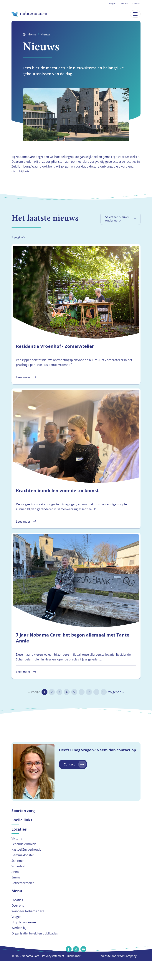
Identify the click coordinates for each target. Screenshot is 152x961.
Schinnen (17, 860)
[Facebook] (69, 949)
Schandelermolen (23, 844)
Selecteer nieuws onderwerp (117, 218)
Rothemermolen (22, 883)
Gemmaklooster (22, 855)
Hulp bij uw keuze (23, 922)
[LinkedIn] (83, 949)
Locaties (17, 900)
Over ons (17, 905)
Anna (15, 872)
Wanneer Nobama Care (27, 911)
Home (32, 34)
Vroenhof (18, 866)
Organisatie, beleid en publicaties (34, 933)
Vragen (112, 3)
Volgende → (116, 692)
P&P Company (127, 956)
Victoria (16, 838)
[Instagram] (76, 949)
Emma (15, 877)
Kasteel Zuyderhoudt (26, 849)
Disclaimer (73, 956)
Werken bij (18, 928)
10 (103, 692)
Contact (137, 3)
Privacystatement (53, 956)
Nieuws (124, 3)
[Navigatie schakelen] (135, 14)
